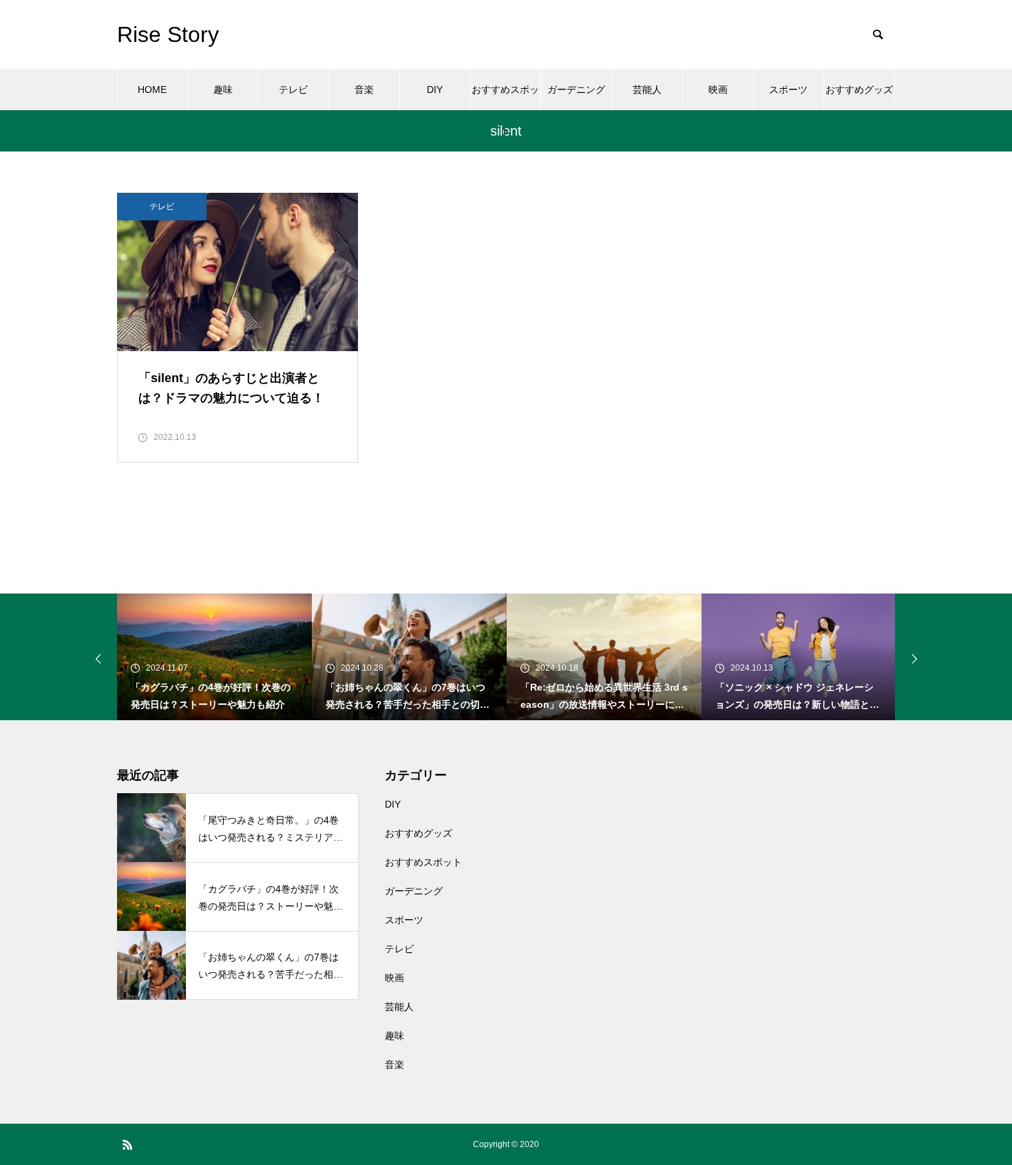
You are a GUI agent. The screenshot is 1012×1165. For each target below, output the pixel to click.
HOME (152, 89)
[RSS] (127, 1144)
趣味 (223, 89)
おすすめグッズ (859, 89)
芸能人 (647, 89)
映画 (718, 89)
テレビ (293, 89)
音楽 (364, 89)
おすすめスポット (505, 97)
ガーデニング (576, 89)
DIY (435, 89)
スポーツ (788, 89)
